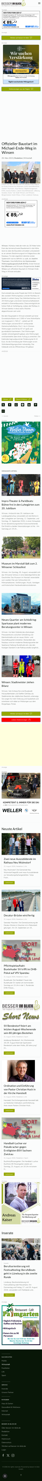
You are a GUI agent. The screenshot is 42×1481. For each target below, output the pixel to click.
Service (5, 1385)
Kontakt (5, 1435)
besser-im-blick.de (9, 1424)
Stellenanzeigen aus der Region (19, 89)
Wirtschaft (28, 158)
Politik (4, 1361)
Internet (5, 1411)
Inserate (5, 1389)
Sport (4, 1375)
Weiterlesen (9, 1295)
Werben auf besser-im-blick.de (14, 1446)
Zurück (6, 416)
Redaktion (5, 1431)
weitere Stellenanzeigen (19, 720)
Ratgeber (5, 1400)
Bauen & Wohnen (21, 399)
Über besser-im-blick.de (11, 1428)
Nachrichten (7, 1357)
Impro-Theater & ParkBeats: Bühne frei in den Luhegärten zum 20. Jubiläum (21, 504)
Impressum (6, 1439)
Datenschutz (6, 1442)
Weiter (36, 416)
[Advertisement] (21, 115)
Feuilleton (6, 1368)
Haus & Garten (7, 1403)
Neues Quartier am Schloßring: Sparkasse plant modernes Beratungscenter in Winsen (19, 623)
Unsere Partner (8, 1392)
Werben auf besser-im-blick (19, 38)
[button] (39, 3)
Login (4, 1450)
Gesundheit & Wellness (11, 1407)
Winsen (5, 399)
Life (3, 1372)
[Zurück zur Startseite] (14, 3)
